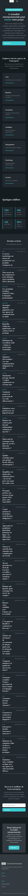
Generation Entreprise (14, 863)
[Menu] (17, 1)
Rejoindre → (14, 847)
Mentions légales (5, 884)
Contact (3, 886)
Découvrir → (7, 43)
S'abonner (7, 810)
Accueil (3, 876)
